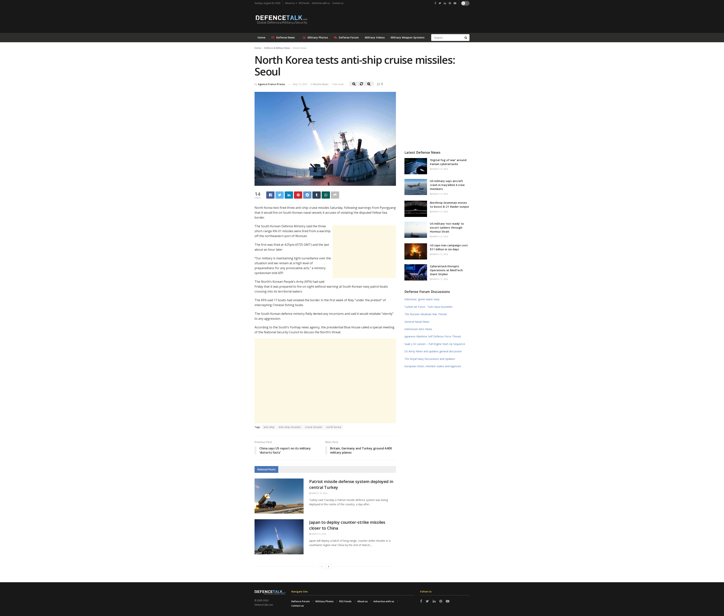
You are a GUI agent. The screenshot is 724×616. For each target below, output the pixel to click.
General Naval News (416, 321)
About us (290, 3)
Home (261, 37)
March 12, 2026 (440, 236)
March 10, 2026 (319, 493)
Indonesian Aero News (418, 329)
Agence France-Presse (271, 84)
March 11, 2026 (440, 279)
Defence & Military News (277, 48)
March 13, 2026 (440, 168)
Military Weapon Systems (407, 37)
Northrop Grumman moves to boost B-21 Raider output (449, 204)
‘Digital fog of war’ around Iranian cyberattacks (448, 162)
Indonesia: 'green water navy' (422, 299)
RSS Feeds (304, 3)
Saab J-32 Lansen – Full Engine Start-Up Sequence (434, 344)
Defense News (285, 37)
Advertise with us (321, 3)
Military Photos (318, 37)
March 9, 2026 (318, 533)
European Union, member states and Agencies (432, 366)
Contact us (337, 3)
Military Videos (375, 37)
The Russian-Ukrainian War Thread (425, 314)
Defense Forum (349, 37)
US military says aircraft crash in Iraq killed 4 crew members (447, 185)
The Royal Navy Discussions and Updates (429, 359)
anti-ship (269, 427)
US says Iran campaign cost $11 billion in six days (449, 247)
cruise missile (313, 427)
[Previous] (322, 566)
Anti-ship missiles (290, 427)
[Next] (328, 566)
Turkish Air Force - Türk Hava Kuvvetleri (428, 307)
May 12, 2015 (300, 84)
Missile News (300, 48)
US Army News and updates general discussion (433, 351)
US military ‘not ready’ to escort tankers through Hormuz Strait (447, 227)
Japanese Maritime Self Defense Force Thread (432, 336)
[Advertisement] (364, 251)
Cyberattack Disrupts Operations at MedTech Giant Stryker (446, 270)
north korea (333, 427)
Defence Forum (300, 601)
